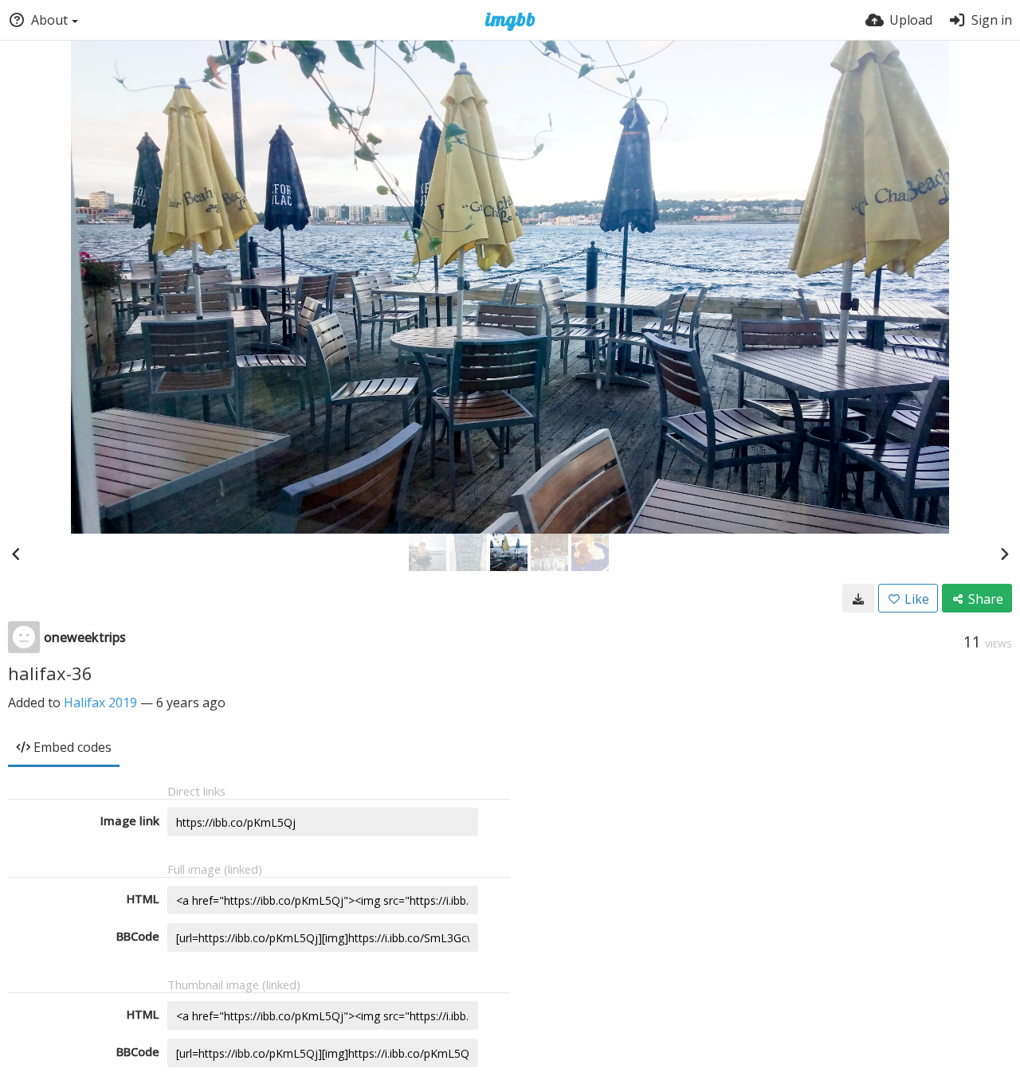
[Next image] (1004, 553)
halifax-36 (50, 673)
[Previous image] (16, 553)
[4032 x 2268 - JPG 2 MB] (858, 598)
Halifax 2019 (100, 702)
